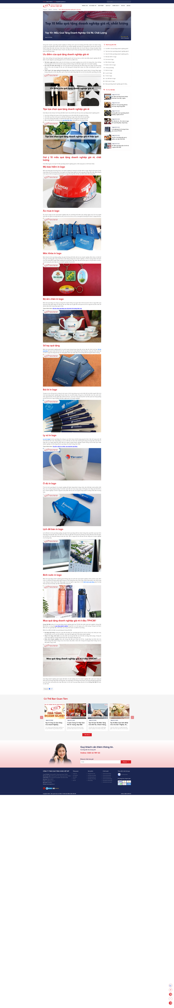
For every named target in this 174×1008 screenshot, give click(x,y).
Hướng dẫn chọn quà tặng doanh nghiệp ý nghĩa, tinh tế (120, 113)
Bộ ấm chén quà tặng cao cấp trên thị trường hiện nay (67, 308)
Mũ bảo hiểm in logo (110, 57)
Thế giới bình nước (91, 773)
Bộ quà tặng (90, 780)
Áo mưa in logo (109, 59)
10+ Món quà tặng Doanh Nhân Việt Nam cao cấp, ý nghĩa (120, 97)
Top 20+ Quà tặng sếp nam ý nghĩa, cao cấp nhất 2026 (119, 138)
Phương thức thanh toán (107, 780)
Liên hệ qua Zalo (124, 774)
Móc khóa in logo (109, 62)
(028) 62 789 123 (49, 1)
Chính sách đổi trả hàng (107, 778)
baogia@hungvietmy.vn (61, 1)
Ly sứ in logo (108, 73)
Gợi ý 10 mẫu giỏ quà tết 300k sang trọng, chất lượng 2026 (97, 724)
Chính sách (115, 5)
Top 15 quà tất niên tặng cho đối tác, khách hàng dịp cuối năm (54, 724)
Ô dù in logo (108, 76)
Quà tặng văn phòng (92, 778)
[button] (103, 5)
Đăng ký (125, 762)
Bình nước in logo (110, 81)
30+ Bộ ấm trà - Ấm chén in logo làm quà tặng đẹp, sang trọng (120, 122)
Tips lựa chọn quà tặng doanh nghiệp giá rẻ (117, 51)
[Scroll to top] (170, 998)
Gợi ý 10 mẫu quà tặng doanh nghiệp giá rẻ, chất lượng (116, 54)
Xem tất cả (87, 734)
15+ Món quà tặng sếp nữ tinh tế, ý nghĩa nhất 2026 (120, 146)
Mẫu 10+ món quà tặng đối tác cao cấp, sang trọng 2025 (120, 105)
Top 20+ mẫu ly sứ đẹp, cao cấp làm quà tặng (65, 446)
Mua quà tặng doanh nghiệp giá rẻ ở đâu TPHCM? (116, 84)
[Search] (108, 1)
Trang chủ (85, 5)
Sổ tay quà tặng (109, 67)
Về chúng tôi (92, 5)
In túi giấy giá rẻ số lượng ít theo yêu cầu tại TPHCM (120, 130)
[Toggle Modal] (170, 990)
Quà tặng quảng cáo (92, 777)
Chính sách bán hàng (107, 773)
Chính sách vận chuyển (107, 782)
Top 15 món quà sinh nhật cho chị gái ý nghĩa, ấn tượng (76, 724)
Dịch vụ (108, 5)
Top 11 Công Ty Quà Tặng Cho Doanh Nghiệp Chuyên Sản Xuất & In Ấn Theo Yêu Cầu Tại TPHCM (118, 724)
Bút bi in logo (108, 70)
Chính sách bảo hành (107, 775)
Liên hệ (128, 5)
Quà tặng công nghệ (92, 775)
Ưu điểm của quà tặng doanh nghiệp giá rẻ (116, 48)
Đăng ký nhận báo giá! (86, 759)
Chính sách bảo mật (107, 777)
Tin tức (123, 5)
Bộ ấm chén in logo (110, 65)
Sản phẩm (100, 5)
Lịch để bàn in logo (110, 78)
